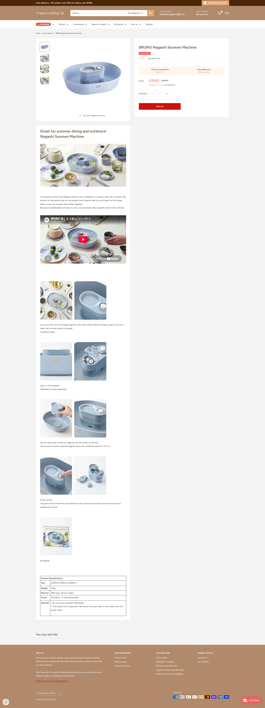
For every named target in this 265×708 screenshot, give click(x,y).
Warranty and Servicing (166, 666)
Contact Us (202, 657)
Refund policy (121, 662)
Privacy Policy (121, 657)
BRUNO (141, 58)
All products (48, 33)
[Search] (150, 13)
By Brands (118, 24)
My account (202, 14)
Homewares (78, 24)
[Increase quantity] (167, 93)
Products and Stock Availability (169, 674)
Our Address (203, 662)
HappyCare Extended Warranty (170, 670)
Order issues (161, 657)
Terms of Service (122, 666)
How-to (134, 24)
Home (38, 33)
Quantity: (143, 93)
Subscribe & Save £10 (217, 3)
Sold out (159, 106)
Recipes (149, 24)
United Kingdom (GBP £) (46, 693)
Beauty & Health (99, 24)
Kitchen (62, 24)
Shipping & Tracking (165, 662)
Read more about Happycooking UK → (53, 681)
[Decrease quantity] (152, 93)
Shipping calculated (157, 85)
